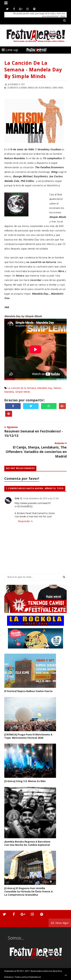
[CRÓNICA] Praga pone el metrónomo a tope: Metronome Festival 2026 (28, 736)
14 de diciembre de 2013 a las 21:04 (40, 498)
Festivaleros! (10, 971)
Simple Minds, (58, 87)
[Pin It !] (8, 413)
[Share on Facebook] (13, 406)
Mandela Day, (33, 87)
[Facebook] (14, 9)
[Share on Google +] (62, 406)
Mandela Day (44, 388)
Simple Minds (22, 391)
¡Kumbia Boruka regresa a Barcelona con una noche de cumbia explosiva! (27, 843)
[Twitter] (7, 9)
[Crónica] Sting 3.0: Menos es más (25, 781)
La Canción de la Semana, (17, 87)
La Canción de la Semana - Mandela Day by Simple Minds (33, 69)
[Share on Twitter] (31, 406)
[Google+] (21, 9)
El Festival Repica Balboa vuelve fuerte (28, 691)
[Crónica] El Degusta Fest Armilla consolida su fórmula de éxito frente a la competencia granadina (28, 891)
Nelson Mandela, (45, 87)
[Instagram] (27, 9)
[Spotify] (34, 9)
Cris (17, 498)
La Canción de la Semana (22, 388)
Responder (24, 521)
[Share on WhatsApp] (49, 406)
